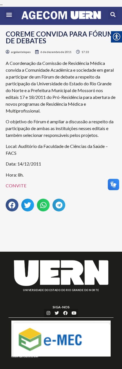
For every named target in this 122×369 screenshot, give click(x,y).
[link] (61, 16)
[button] (9, 14)
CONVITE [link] (16, 185)
